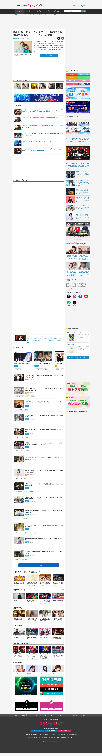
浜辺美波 (74, 283)
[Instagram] (74, 296)
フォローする (26, 708)
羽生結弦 (17, 518)
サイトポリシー (37, 734)
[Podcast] (69, 302)
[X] (69, 296)
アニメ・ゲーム (84, 77)
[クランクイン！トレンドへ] (74, 6)
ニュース (19, 14)
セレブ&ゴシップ (84, 80)
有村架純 (68, 286)
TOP (15, 14)
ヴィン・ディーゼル (27, 383)
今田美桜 (68, 283)
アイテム (75, 715)
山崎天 (46, 369)
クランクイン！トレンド (20, 715)
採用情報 (52, 734)
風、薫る (17, 437)
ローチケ (36, 730)
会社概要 (28, 734)
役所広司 (26, 409)
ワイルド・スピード (19, 383)
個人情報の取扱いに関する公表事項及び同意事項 (41, 737)
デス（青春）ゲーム (39, 369)
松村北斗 (26, 491)
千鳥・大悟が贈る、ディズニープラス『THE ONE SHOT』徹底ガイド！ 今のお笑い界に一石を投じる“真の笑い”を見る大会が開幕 (44, 340)
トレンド (71, 84)
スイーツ (52, 715)
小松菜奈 (79, 286)
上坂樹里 (26, 437)
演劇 (21, 478)
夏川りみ (22, 450)
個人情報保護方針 (72, 734)
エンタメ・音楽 (84, 74)
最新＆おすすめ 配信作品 (22, 643)
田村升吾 (27, 396)
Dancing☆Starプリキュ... (20, 396)
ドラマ (21, 422)
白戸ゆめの (17, 559)
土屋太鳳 (68, 289)
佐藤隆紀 (17, 450)
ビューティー (60, 715)
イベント (30, 715)
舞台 (25, 478)
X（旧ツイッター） (32, 532)
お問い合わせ (61, 734)
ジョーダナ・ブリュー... (37, 383)
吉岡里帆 (84, 286)
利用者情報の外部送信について (65, 737)
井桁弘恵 (17, 478)
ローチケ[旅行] (50, 730)
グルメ (37, 715)
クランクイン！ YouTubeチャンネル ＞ (81, 236)
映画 (71, 74)
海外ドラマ (72, 80)
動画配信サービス (84, 84)
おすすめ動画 (18, 626)
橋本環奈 (74, 286)
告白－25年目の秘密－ (19, 491)
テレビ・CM (27, 422)
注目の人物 (17, 663)
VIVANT (17, 409)
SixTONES (32, 491)
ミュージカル (63, 369)
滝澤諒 (32, 396)
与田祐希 (74, 289)
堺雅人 (21, 409)
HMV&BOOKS (64, 730)
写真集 (79, 283)
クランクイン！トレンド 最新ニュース (27, 572)
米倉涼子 (57, 369)
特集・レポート (84, 715)
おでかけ (44, 715)
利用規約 (45, 734)
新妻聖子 (27, 450)
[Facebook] (80, 296)
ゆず (21, 518)
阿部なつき (17, 532)
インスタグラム (18, 369)
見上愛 (22, 437)
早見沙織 (25, 518)
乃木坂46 (84, 283)
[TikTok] (74, 302)
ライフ (68, 715)
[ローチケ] (83, 6)
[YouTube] (86, 296)
